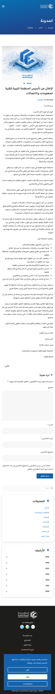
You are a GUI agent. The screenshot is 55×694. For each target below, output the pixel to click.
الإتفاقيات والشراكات (42, 512)
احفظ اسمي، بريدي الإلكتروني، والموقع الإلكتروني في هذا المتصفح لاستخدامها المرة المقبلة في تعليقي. (28, 467)
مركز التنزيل (27, 644)
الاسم (50, 424)
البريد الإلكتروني (47, 438)
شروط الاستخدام (27, 649)
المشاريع (27, 640)
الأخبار (47, 507)
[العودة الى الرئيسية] (46, 6)
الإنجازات (46, 522)
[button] (3, 6)
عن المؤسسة (27, 635)
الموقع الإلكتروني (47, 452)
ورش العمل (45, 536)
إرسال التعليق (45, 476)
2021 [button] (47, 585)
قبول (27, 670)
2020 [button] (47, 591)
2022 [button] (47, 579)
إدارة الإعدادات (27, 684)
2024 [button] (47, 568)
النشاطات (45, 526)
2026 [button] (47, 556)
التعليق (50, 387)
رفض (27, 677)
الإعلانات (40, 99)
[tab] (29, 83)
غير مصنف (45, 531)
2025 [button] (47, 562)
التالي (7, 366)
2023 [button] (47, 574)
